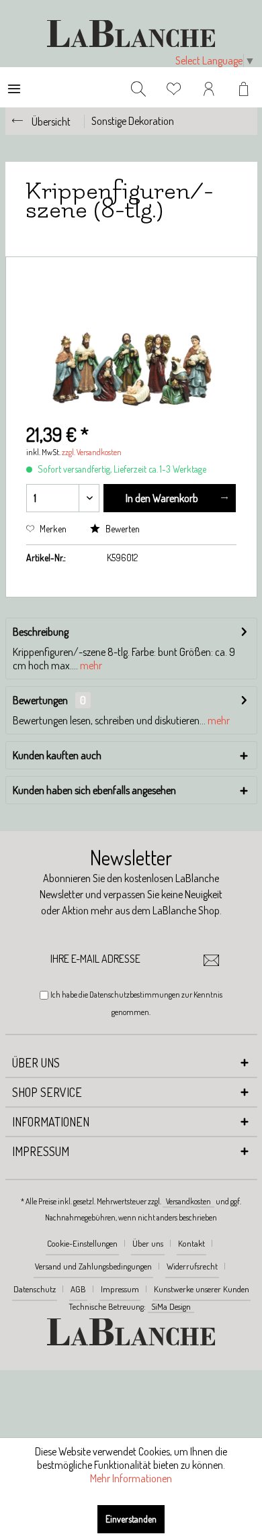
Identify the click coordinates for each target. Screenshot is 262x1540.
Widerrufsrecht (192, 1266)
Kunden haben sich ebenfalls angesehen (94, 790)
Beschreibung (41, 631)
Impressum (120, 1289)
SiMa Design (171, 1306)
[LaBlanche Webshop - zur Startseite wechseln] (131, 33)
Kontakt (191, 1243)
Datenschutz (34, 1289)
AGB (78, 1289)
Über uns (147, 1243)
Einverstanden (131, 1519)
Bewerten (121, 528)
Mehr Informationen (131, 1478)
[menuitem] (14, 87)
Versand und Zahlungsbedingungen (93, 1266)
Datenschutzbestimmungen (134, 995)
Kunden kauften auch (57, 755)
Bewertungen (40, 700)
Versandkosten (188, 1201)
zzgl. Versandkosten (92, 452)
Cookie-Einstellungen (82, 1243)
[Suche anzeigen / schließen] (138, 87)
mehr (90, 665)
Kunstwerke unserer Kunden (201, 1289)
